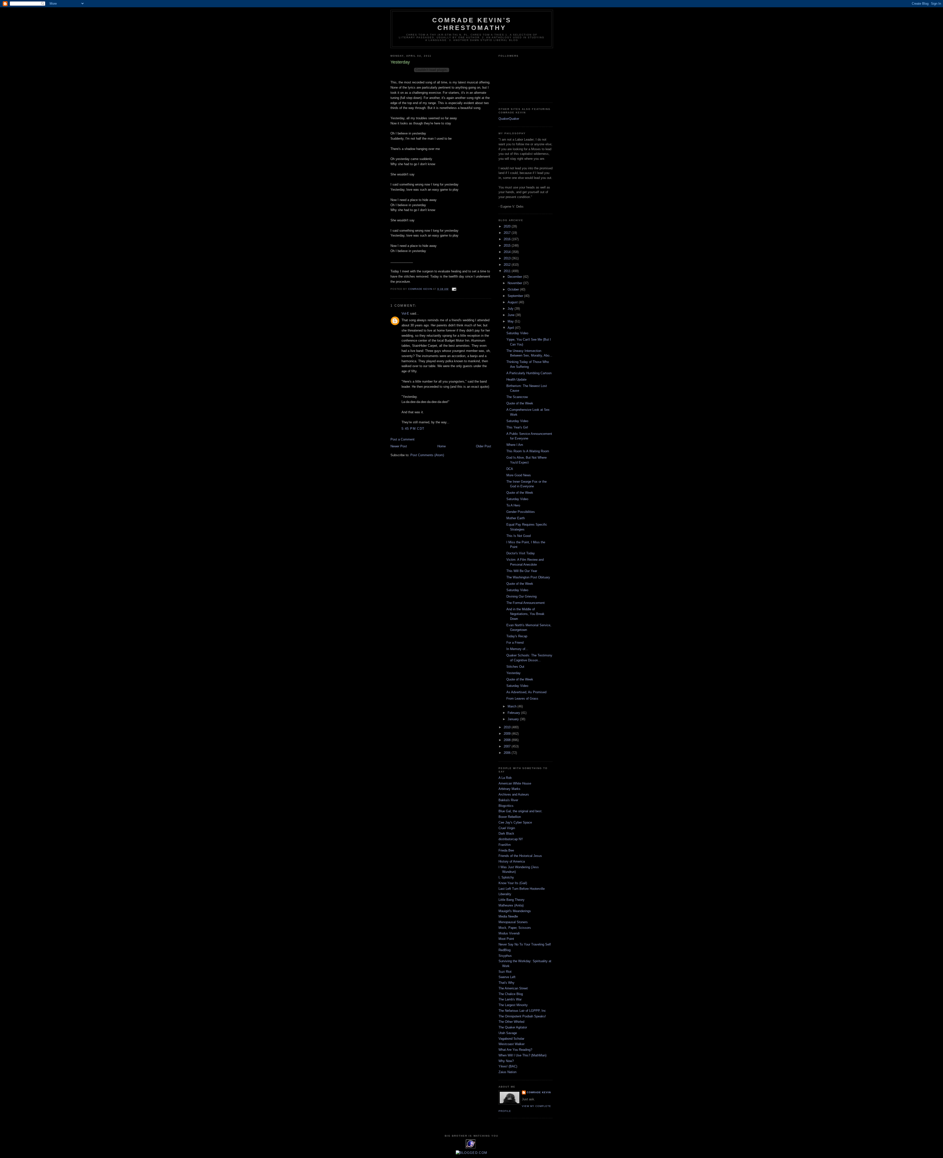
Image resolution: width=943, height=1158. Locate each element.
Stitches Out (515, 666)
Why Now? (506, 1061)
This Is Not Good (518, 536)
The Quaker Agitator (513, 1027)
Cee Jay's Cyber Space (515, 822)
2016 (508, 239)
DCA (509, 469)
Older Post (483, 446)
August (513, 302)
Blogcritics (506, 806)
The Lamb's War (510, 999)
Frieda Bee (506, 850)
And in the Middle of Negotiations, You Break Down (525, 614)
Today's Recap (516, 636)
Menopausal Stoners (513, 922)
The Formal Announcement (525, 603)
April (511, 328)
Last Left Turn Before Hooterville (522, 889)
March (512, 706)
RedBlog (505, 950)
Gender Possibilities (520, 512)
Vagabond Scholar (511, 1038)
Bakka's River (508, 800)
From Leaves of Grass (522, 698)
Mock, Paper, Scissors (515, 928)
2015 (508, 245)
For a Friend (515, 642)
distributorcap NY (511, 839)
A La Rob (505, 778)
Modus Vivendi (509, 933)
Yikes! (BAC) (508, 1066)
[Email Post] (454, 289)
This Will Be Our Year (521, 571)
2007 (508, 746)
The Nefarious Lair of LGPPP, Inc (522, 1010)
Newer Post (398, 446)
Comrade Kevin (539, 1092)
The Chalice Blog (511, 994)
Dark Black (506, 833)
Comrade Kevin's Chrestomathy (471, 23)
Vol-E (405, 313)
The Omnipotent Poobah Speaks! (522, 1016)
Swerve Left (507, 977)
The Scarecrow (517, 397)
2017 (508, 233)
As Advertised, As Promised (526, 692)
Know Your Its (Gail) (513, 883)
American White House (515, 783)
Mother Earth (515, 518)
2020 (508, 226)
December (515, 277)
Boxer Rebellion (510, 817)
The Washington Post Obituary (528, 577)
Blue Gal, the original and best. (520, 811)
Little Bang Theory (512, 900)
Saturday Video (517, 333)
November (515, 283)
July (511, 308)
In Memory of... (517, 649)
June (511, 315)
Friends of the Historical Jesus (520, 856)
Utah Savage (508, 1033)
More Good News (518, 475)
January (514, 719)
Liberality (505, 894)
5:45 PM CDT (413, 428)
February (514, 713)
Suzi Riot (505, 971)
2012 (508, 264)
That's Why (506, 983)
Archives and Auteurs (514, 794)
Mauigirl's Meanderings (515, 911)
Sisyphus (505, 956)
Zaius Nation (507, 1072)
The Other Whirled (511, 1022)
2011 (508, 271)
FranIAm (505, 845)
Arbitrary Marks (509, 789)
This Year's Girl (517, 427)
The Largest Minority (513, 1005)
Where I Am (514, 445)
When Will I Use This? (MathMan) (522, 1055)
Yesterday (513, 673)
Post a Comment (402, 439)
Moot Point (506, 939)
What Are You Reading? (515, 1050)
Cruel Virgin (507, 828)
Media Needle (508, 916)
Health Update (516, 379)
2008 (508, 740)
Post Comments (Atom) (427, 455)
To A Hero (513, 505)
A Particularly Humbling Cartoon (529, 373)
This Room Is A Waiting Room (527, 451)
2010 (508, 727)
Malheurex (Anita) (511, 905)
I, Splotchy (506, 877)
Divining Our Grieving (521, 596)
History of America (512, 861)
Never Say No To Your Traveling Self (525, 944)
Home (441, 446)
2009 (508, 733)
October (514, 289)
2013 (508, 258)
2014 (508, 252)
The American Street (513, 988)
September (516, 296)
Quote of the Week (519, 403)
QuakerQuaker (509, 118)
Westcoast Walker (512, 1044)
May (511, 321)
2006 (508, 753)
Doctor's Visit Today (520, 553)
